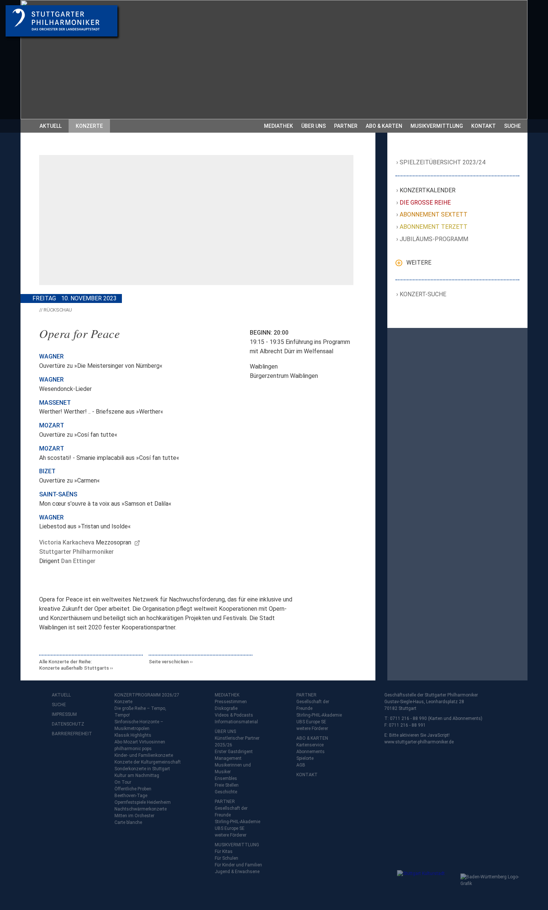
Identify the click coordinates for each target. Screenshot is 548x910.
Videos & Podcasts (234, 715)
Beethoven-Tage (130, 795)
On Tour (122, 782)
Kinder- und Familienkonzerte (143, 755)
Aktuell (51, 126)
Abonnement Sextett (433, 214)
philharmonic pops (133, 748)
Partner (346, 126)
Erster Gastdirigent (234, 751)
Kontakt (483, 126)
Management (228, 758)
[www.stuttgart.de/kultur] (427, 885)
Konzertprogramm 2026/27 (146, 695)
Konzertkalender (428, 190)
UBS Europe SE (230, 828)
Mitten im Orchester (134, 815)
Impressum (64, 714)
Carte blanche (128, 822)
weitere (418, 262)
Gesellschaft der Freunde (231, 812)
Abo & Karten (384, 126)
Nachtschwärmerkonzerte (140, 809)
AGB (300, 765)
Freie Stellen (227, 785)
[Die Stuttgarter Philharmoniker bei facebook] (58, 753)
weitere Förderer (230, 835)
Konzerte (89, 126)
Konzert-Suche (423, 294)
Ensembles (226, 778)
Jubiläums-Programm (434, 239)
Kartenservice (310, 745)
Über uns (313, 126)
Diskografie (226, 708)
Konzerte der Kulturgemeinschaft (147, 762)
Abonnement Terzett (433, 226)
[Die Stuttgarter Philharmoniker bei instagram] (75, 753)
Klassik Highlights (132, 735)
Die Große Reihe (425, 202)
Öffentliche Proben (132, 788)
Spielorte (305, 758)
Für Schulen (226, 858)
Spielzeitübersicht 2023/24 (442, 162)
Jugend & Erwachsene (237, 871)
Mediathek (278, 126)
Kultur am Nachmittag (136, 775)
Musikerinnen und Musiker (233, 768)
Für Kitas (224, 851)
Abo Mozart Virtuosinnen (139, 742)
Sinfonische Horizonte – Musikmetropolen (138, 725)
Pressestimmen (231, 701)
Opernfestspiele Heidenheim (142, 802)
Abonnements (310, 751)
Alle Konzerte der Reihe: (74, 665)
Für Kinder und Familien (238, 865)
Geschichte (226, 791)
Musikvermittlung (436, 126)
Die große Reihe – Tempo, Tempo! (140, 712)
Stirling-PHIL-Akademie (237, 821)
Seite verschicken (169, 661)
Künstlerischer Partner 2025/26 (237, 742)
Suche (512, 126)
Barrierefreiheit (67, 733)
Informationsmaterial (236, 721)
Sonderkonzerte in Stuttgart (142, 768)
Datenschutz (67, 724)
